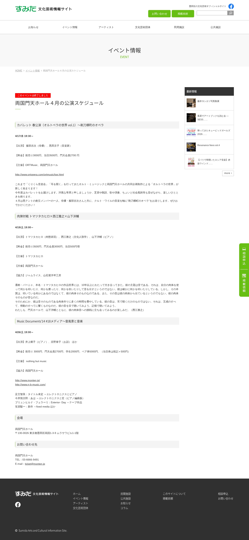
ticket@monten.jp (35, 463)
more (227, 173)
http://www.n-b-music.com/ (30, 384)
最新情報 (191, 91)
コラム (124, 508)
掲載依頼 (183, 13)
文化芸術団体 (142, 27)
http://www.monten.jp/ (27, 380)
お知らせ (33, 27)
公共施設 (216, 27)
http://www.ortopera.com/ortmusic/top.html (39, 174)
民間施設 (179, 27)
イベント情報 (69, 27)
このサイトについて (174, 494)
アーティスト (106, 27)
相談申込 (244, 258)
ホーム (77, 494)
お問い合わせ (159, 13)
